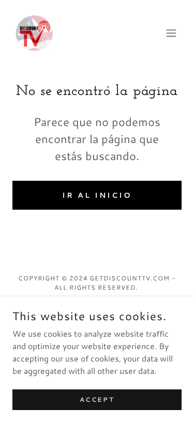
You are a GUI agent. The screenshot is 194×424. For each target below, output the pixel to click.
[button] (171, 33)
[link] (34, 33)
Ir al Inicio (97, 195)
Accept (97, 399)
